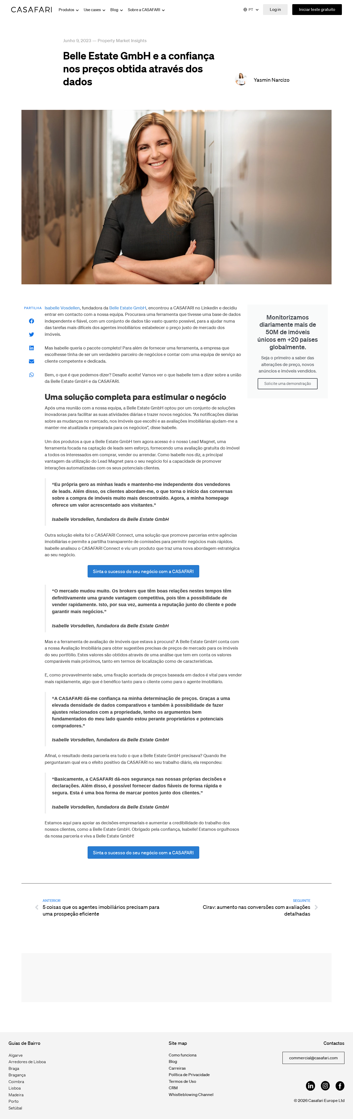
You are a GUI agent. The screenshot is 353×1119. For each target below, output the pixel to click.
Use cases (93, 9)
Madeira (16, 1094)
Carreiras (177, 1068)
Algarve (16, 1055)
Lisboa (15, 1088)
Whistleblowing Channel (191, 1094)
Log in (275, 9)
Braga (14, 1068)
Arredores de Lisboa (27, 1061)
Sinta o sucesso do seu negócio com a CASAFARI (143, 571)
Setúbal (15, 1107)
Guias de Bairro (24, 1043)
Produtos (67, 9)
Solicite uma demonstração (287, 383)
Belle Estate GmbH (127, 307)
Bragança (17, 1074)
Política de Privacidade (189, 1074)
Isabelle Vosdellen (62, 307)
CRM (173, 1087)
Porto (14, 1101)
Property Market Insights (122, 40)
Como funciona (182, 1054)
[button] (32, 321)
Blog (114, 9)
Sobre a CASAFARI (144, 9)
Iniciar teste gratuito (317, 9)
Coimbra (16, 1081)
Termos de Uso (182, 1081)
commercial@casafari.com (313, 1057)
